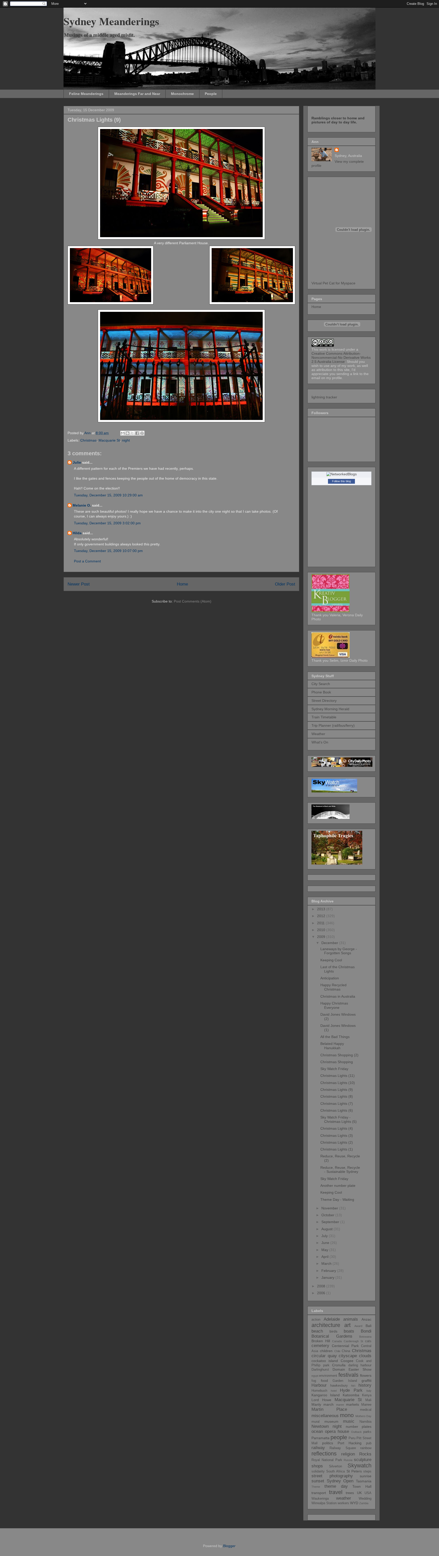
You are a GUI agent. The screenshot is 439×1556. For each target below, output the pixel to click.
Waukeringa (320, 1498)
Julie (77, 462)
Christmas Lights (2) (336, 1142)
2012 (321, 916)
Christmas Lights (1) (336, 1149)
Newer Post (79, 584)
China (346, 1351)
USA (368, 1493)
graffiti (366, 1381)
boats (349, 1331)
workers (343, 1503)
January (328, 1277)
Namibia (365, 1421)
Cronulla (339, 1365)
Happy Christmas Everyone (334, 1005)
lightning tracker (324, 397)
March (327, 1263)
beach (317, 1331)
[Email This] (122, 433)
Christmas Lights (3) (336, 1135)
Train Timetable (323, 717)
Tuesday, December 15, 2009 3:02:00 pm (107, 523)
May (325, 1250)
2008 (321, 1286)
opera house (337, 1431)
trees (350, 1493)
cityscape (348, 1355)
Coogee (347, 1361)
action (315, 1319)
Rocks (365, 1454)
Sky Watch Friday (334, 1069)
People (211, 94)
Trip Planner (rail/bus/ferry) (333, 725)
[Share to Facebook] (137, 433)
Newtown (320, 1426)
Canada (337, 1341)
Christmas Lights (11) (337, 1076)
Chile (337, 1351)
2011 (321, 923)
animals (350, 1319)
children (326, 1351)
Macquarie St (109, 440)
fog (313, 1381)
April (325, 1257)
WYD (354, 1503)
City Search (320, 684)
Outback (356, 1431)
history (364, 1385)
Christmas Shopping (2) (339, 1055)
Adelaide (332, 1319)
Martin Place (329, 1409)
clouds (365, 1355)
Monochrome (182, 94)
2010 (321, 930)
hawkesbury (339, 1385)
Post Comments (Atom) (192, 601)
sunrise (365, 1476)
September (330, 1222)
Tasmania (363, 1481)
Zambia (363, 1503)
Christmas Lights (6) (336, 1110)
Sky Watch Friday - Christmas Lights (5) (338, 1119)
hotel (334, 1390)
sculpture (362, 1459)
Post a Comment (87, 561)
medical (365, 1410)
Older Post (285, 584)
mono (347, 1415)
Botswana (365, 1336)
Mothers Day (363, 1416)
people (339, 1437)
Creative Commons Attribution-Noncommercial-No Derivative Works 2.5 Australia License (341, 357)
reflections (324, 1453)
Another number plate (337, 1186)
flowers (365, 1375)
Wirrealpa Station (324, 1503)
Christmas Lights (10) (337, 1083)
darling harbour (360, 1365)
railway (318, 1447)
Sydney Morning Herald (330, 709)
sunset (317, 1481)
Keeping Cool (331, 960)
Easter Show (360, 1369)
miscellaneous (325, 1415)
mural (315, 1421)
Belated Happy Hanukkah (332, 1046)
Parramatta (320, 1438)
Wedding (365, 1498)
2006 (321, 1293)
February (329, 1271)
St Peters (354, 1471)
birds (333, 1331)
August (327, 1229)
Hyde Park (351, 1390)
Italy (368, 1390)
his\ (353, 1385)
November (330, 1208)
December (330, 943)
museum (331, 1421)
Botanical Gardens (331, 1336)
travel (335, 1492)
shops (317, 1466)
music (348, 1421)
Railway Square (343, 1448)
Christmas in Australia (337, 996)
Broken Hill (320, 1341)
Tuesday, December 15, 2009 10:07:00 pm (108, 551)
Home (182, 584)
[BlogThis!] (127, 433)
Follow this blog (341, 481)
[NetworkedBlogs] (341, 474)
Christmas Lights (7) (336, 1103)
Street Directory (324, 701)
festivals (348, 1375)
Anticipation (329, 978)
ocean (317, 1431)
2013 (321, 909)
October (328, 1215)
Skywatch (359, 1465)
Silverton (335, 1466)
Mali (368, 1400)
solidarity (318, 1471)
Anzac (366, 1319)
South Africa (335, 1471)
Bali (368, 1326)
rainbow (365, 1448)
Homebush (319, 1390)
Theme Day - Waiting (337, 1199)
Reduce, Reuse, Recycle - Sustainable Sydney (340, 1169)
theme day (336, 1486)
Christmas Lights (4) (336, 1128)
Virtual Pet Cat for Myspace (333, 283)
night (126, 440)
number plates (358, 1426)
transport (318, 1493)
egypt (314, 1375)
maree (340, 1404)
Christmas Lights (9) (336, 1090)
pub (368, 1443)
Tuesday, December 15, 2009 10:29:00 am (108, 495)
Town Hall (361, 1486)
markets (352, 1404)
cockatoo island (324, 1361)
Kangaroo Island (325, 1395)
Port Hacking (350, 1443)
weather (343, 1498)
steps (367, 1471)
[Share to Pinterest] (142, 433)
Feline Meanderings (86, 94)
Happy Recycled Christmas (333, 987)
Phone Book (321, 692)
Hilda (77, 533)
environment (328, 1375)
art (347, 1325)
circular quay (324, 1355)
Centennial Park (345, 1346)
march (328, 1404)
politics (327, 1443)
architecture (325, 1325)
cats (368, 1341)
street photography (332, 1475)
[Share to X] (132, 433)
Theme (315, 1486)
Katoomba (351, 1395)
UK (359, 1493)
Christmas (88, 440)
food (324, 1381)
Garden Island (345, 1381)
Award (358, 1325)
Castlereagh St (353, 1341)
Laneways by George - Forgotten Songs (338, 951)
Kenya (366, 1395)
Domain (339, 1369)
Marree (366, 1404)
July (325, 1236)
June (325, 1243)
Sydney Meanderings (111, 21)
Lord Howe (321, 1400)
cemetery (320, 1345)
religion (348, 1454)
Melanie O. (82, 505)
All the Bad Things (335, 1037)
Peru (352, 1438)
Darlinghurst (320, 1369)
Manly (316, 1404)
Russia (348, 1460)
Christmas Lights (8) (336, 1096)
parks (367, 1432)
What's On (319, 742)
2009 (321, 937)
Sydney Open (340, 1481)
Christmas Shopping (336, 1062)
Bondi (366, 1331)
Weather (318, 734)
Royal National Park (326, 1460)
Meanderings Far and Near (137, 94)
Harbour (319, 1385)
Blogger (229, 1546)
